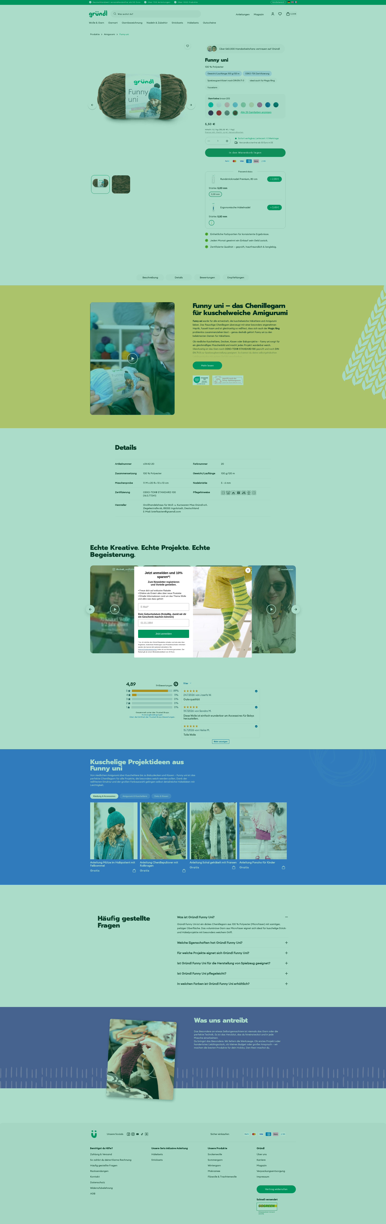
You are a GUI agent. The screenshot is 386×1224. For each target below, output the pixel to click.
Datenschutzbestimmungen (147, 649)
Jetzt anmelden (163, 633)
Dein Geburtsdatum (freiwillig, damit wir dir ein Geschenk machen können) (162, 615)
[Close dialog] (248, 570)
